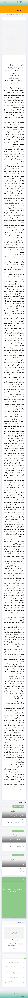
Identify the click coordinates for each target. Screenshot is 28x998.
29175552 (19, 997)
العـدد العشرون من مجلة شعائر (18, 806)
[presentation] (14, 917)
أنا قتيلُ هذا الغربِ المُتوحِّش (16, 822)
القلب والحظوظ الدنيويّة (17, 846)
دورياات (22, 871)
